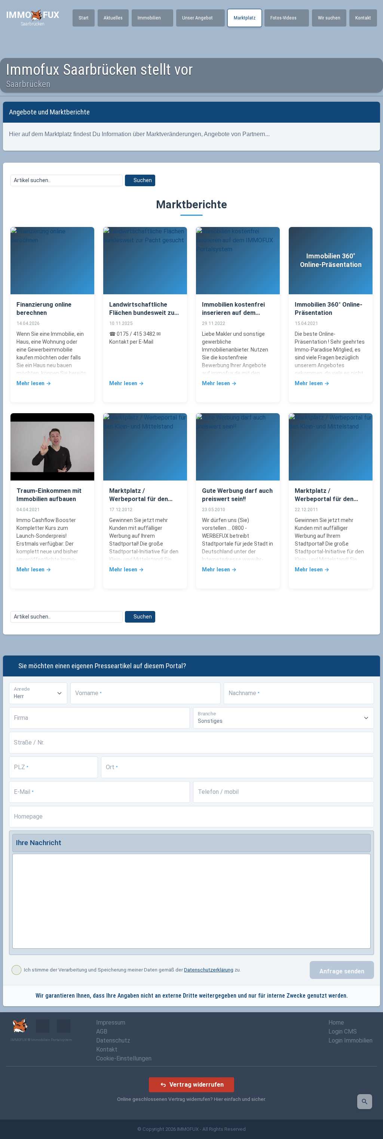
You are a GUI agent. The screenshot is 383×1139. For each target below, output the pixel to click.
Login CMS (342, 1031)
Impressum (110, 1022)
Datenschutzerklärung (208, 970)
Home (336, 1022)
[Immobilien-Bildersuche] (364, 1101)
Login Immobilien (350, 1040)
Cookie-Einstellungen (123, 1058)
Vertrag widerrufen (196, 1084)
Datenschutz (113, 1040)
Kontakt (106, 1049)
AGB (101, 1031)
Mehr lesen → (33, 383)
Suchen (142, 180)
